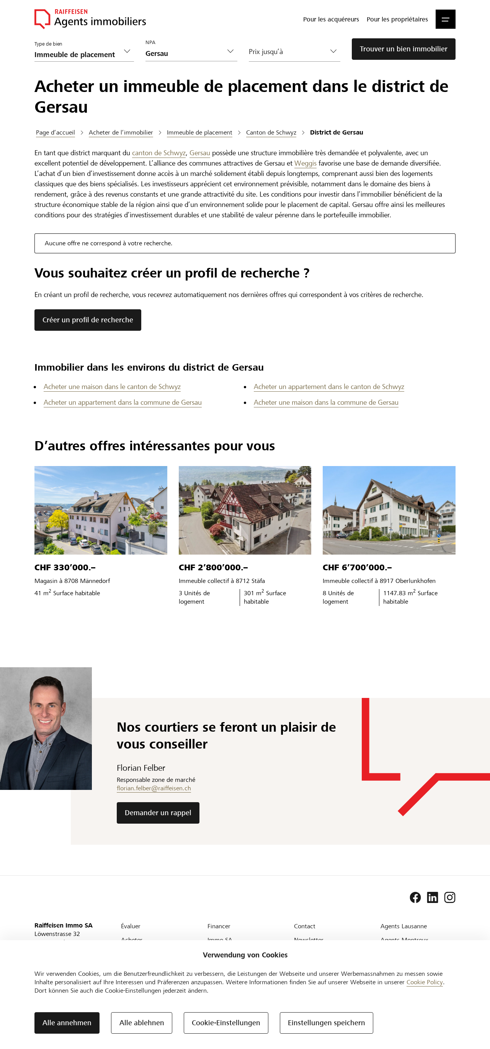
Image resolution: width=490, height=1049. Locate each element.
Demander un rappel (158, 813)
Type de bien (48, 44)
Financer (218, 926)
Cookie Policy (425, 982)
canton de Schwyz (159, 153)
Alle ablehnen (141, 1023)
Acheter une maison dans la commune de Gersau (326, 402)
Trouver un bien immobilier (404, 49)
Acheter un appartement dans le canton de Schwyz (329, 386)
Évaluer (130, 926)
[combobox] (185, 53)
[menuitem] (331, 19)
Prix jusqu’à (266, 52)
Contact (304, 926)
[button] (446, 19)
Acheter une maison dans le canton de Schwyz (112, 386)
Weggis (305, 163)
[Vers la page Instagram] (450, 897)
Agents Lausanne (404, 926)
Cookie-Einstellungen (226, 1023)
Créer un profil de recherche (87, 320)
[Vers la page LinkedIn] (432, 897)
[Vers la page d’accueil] (90, 19)
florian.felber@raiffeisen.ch (154, 788)
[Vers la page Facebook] (415, 897)
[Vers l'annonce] (100, 510)
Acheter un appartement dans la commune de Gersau (123, 402)
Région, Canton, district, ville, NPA (177, 38)
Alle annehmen (66, 1023)
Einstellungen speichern (326, 1023)
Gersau (199, 153)
